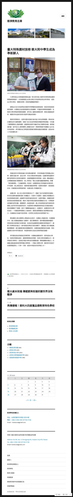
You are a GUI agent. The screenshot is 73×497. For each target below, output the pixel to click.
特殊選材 (46, 274)
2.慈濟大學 (12, 350)
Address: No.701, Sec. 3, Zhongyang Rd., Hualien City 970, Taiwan (27, 439)
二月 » (34, 400)
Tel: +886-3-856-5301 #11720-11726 (18, 442)
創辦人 (9, 460)
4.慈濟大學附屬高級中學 (35, 274)
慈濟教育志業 (14, 21)
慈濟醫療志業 (13, 328)
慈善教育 (10, 477)
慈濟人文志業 (13, 331)
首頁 (8, 455)
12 (8, 388)
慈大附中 (11, 276)
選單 (63, 16)
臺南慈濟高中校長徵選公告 (15, 481)
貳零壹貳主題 (22, 491)
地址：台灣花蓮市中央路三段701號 (18, 417)
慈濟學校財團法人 (14, 274)
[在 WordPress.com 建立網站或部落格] (16, 491)
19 (8, 391)
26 (8, 395)
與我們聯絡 (10, 486)
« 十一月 (28, 400)
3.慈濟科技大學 (14, 352)
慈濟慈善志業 (13, 326)
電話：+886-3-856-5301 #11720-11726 (19, 420)
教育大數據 (10, 473)
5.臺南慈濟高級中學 (15, 357)
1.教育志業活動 (13, 347)
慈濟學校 (10, 468)
